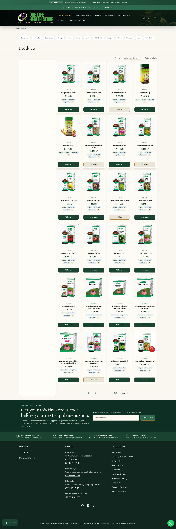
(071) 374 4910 (72, 463)
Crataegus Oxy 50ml (68, 253)
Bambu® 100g (145, 93)
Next (123, 393)
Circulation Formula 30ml (68, 200)
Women (129, 38)
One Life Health (51, 523)
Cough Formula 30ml (145, 200)
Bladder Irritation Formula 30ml (93, 146)
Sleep (69, 38)
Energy (60, 38)
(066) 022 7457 (72, 475)
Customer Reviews (119, 487)
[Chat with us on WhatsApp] (170, 523)
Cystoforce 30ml (94, 253)
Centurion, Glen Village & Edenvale (115, 2)
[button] (66, 15)
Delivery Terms (118, 461)
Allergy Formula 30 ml (68, 93)
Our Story (23, 452)
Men (138, 38)
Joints (88, 38)
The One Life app (27, 458)
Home (16, 28)
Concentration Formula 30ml (119, 200)
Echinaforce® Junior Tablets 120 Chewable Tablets (68, 362)
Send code (147, 417)
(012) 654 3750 (72, 459)
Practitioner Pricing (119, 478)
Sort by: (118, 58)
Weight (110, 38)
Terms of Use (117, 470)
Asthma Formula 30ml (119, 93)
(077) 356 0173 (72, 488)
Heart (119, 38)
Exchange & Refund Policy (122, 457)
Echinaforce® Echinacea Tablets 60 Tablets (119, 307)
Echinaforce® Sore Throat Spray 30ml (93, 362)
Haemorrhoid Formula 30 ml (144, 361)
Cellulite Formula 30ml (145, 145)
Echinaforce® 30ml (68, 306)
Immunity (37, 38)
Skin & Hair (98, 38)
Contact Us (116, 483)
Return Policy (117, 452)
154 (115, 393)
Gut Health (49, 38)
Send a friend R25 (119, 491)
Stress (78, 38)
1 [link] (88, 393)
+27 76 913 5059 (99, 437)
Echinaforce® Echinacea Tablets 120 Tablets (94, 307)
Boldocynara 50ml (119, 145)
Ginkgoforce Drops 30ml (119, 361)
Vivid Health (149, 38)
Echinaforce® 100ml (145, 253)
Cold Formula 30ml (93, 200)
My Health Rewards (119, 474)
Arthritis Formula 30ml (94, 93)
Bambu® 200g (68, 145)
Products (23, 28)
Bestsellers (24, 38)
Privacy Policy (117, 465)
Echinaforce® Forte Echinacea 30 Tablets (145, 307)
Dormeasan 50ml (119, 253)
